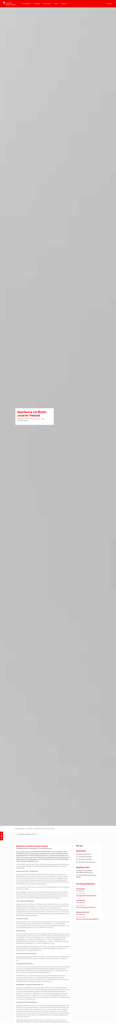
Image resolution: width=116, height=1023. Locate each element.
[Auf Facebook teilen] (1, 833)
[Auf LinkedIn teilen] (1, 838)
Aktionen (63, 3)
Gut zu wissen (47, 3)
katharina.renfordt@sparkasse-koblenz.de (87, 919)
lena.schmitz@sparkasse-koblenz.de (86, 907)
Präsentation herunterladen (87, 862)
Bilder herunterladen (85, 854)
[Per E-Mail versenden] (1, 836)
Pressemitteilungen (19, 828)
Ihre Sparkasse (26, 3)
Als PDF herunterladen (85, 856)
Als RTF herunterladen (85, 859)
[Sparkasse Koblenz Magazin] (9, 3)
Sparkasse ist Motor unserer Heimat (44, 828)
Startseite (30, 828)
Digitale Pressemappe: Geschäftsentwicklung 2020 (84, 871)
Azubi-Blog (37, 3)
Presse (56, 3)
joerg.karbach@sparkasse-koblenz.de (86, 895)
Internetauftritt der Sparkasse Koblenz (86, 876)
